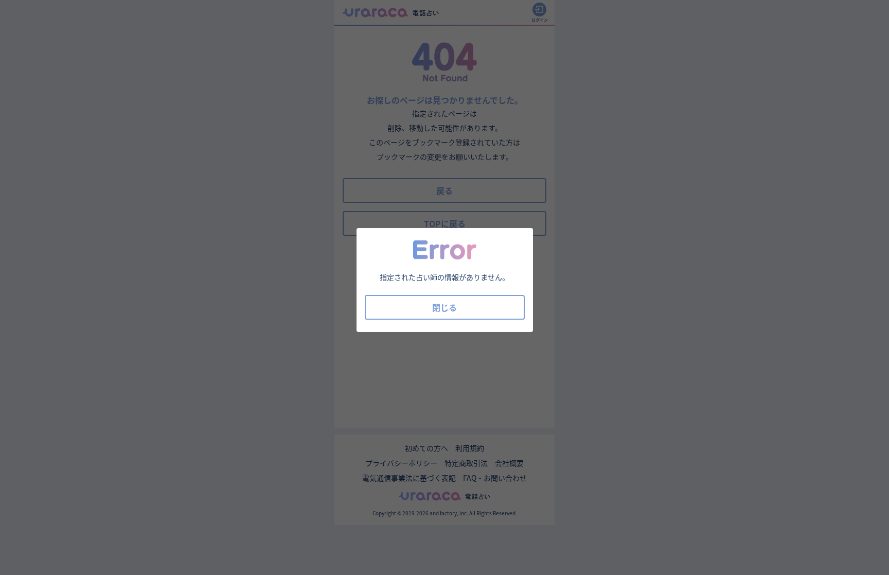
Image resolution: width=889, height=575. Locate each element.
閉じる (444, 307)
